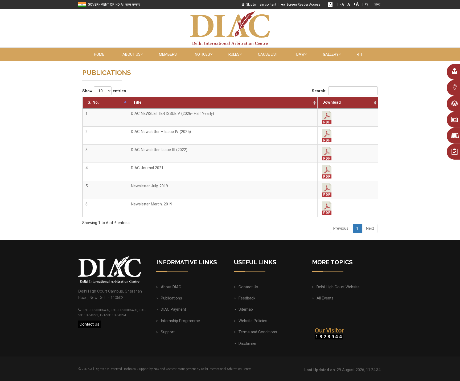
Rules (234, 54)
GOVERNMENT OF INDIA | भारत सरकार (114, 4)
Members (168, 54)
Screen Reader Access (303, 4)
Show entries (104, 90)
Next (370, 228)
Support (168, 332)
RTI (359, 54)
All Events (325, 298)
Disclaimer (248, 343)
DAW (300, 54)
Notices (202, 54)
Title (137, 102)
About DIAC (171, 287)
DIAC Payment (173, 309)
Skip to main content (260, 4)
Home (99, 54)
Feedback (247, 298)
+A (356, 4)
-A (342, 4)
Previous (340, 228)
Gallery (331, 54)
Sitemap (246, 309)
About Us (131, 54)
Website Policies (253, 320)
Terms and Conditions (258, 332)
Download (331, 102)
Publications (171, 298)
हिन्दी (377, 4)
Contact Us (89, 324)
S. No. (93, 102)
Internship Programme (180, 320)
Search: (319, 90)
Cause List (268, 54)
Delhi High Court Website (338, 287)
